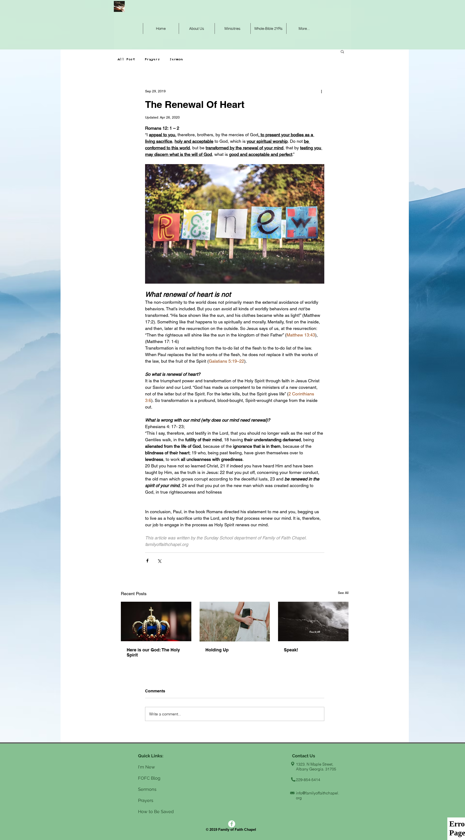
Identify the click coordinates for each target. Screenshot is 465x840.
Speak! (291, 649)
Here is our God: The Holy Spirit (153, 652)
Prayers (152, 59)
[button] (342, 51)
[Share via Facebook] (147, 560)
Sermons (147, 789)
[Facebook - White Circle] (231, 823)
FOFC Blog (150, 778)
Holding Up (217, 649)
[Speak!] (313, 621)
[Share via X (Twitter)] (159, 560)
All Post (127, 59)
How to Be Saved (156, 811)
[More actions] (321, 91)
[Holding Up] (235, 621)
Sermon (176, 59)
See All (343, 593)
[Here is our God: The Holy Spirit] (156, 621)
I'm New (146, 766)
